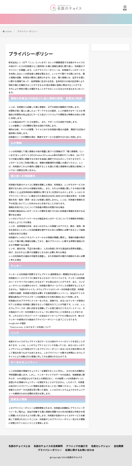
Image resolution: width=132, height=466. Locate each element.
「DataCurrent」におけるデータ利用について (30, 327)
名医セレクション (100, 446)
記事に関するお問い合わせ (79, 450)
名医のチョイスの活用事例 (48, 446)
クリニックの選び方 (77, 446)
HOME (9, 31)
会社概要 (118, 446)
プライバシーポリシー (27, 31)
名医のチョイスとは (19, 446)
